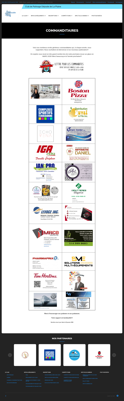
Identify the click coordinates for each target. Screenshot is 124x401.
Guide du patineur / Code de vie (33, 381)
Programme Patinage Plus (33, 383)
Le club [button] (24, 16)
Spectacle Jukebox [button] (81, 16)
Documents (80, 2)
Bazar (73, 2)
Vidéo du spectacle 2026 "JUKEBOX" (90, 375)
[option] (25, 355)
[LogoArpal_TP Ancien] (25, 355)
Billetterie (86, 381)
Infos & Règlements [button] (37, 16)
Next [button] (114, 355)
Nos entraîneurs (12, 382)
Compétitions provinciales (68, 381)
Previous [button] (10, 355)
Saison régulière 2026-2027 (52, 374)
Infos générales (87, 383)
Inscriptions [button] (52, 16)
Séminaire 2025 (49, 380)
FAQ (27, 374)
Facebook (111, 2)
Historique (10, 374)
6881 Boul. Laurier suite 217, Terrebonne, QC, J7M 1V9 (36, 2)
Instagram (119, 2)
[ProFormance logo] (74, 355)
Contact (88, 2)
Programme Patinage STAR (33, 386)
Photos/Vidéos (97, 16)
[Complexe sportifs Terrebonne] (49, 355)
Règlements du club (31, 377)
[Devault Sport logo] (99, 355)
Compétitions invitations (71, 374)
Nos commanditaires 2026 (90, 378)
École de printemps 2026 (52, 382)
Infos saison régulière (51, 377)
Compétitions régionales (71, 377)
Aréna (8, 377)
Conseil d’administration (14, 380)
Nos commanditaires (99, 2)
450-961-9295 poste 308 (10, 2)
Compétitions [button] (66, 16)
